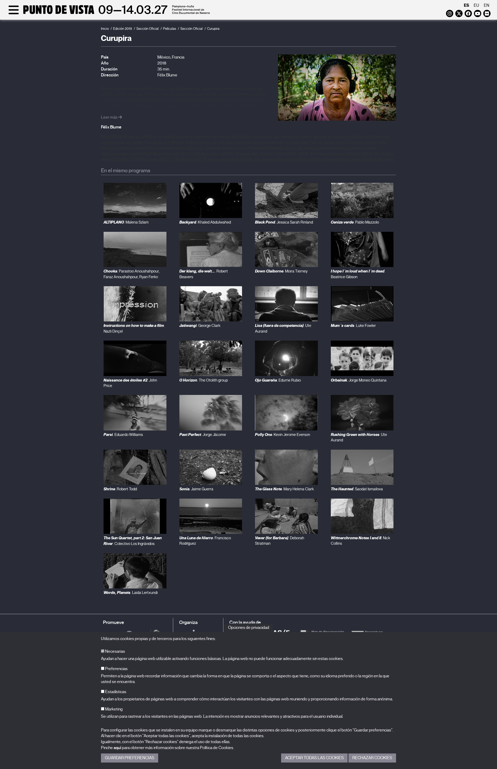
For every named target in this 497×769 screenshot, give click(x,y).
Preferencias (116, 668)
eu (476, 5)
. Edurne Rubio (278, 380)
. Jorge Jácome (202, 434)
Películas (169, 28)
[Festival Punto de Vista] (108, 13)
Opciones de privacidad (248, 627)
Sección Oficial (147, 28)
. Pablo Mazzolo (355, 222)
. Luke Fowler (353, 325)
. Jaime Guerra (196, 489)
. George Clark (199, 325)
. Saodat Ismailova (357, 489)
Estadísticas (115, 691)
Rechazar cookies (372, 757)
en (486, 5)
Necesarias (114, 651)
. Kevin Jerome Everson (282, 434)
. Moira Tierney (281, 271)
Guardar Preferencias (129, 757)
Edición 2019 (122, 28)
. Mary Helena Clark (284, 489)
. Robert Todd (120, 489)
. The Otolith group (203, 380)
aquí (117, 747)
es (466, 5)
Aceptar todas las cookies (314, 757)
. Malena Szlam (126, 222)
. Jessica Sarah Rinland (284, 222)
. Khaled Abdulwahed (205, 222)
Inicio (105, 28)
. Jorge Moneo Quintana (358, 380)
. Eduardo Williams (123, 434)
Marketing (113, 709)
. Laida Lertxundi (131, 592)
